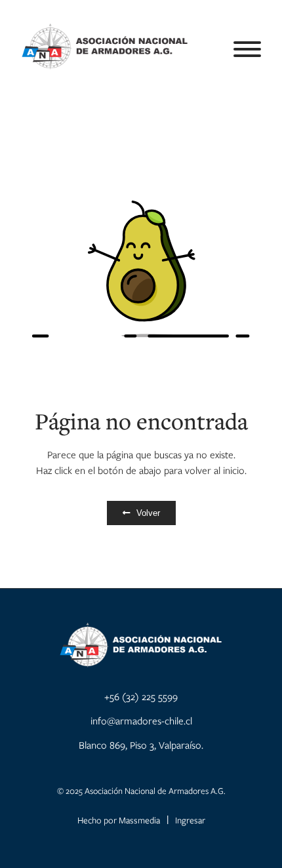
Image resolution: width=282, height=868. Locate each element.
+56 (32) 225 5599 (141, 696)
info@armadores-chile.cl (141, 720)
